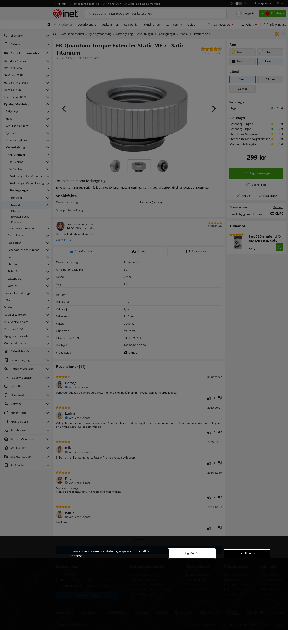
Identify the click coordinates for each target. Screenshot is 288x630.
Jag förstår (191, 553)
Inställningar (246, 553)
